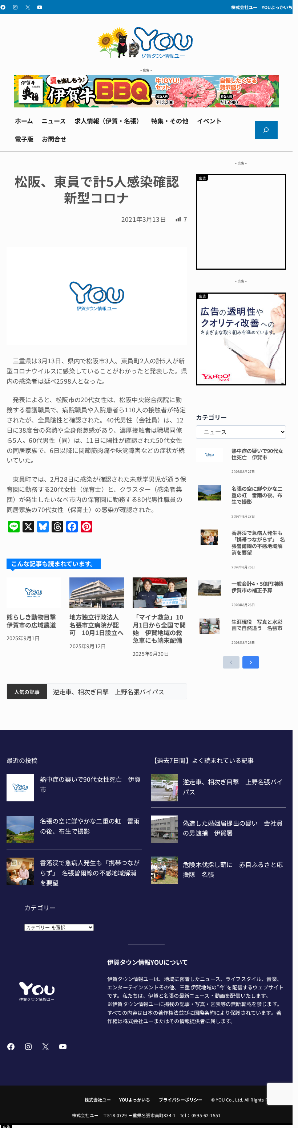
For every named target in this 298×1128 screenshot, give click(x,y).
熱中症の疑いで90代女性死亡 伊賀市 (257, 454)
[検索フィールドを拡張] (266, 130)
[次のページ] (250, 662)
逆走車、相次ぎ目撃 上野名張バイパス (108, 691)
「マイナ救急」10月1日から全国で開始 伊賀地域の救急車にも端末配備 (159, 628)
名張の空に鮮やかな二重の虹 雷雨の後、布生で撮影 (256, 495)
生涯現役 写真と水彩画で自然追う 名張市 (256, 625)
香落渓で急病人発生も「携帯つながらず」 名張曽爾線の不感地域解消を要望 (258, 542)
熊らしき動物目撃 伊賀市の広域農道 (34, 621)
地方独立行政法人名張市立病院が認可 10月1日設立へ (96, 624)
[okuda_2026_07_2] (146, 104)
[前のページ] (231, 662)
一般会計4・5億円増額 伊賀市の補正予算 (258, 586)
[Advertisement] (241, 220)
